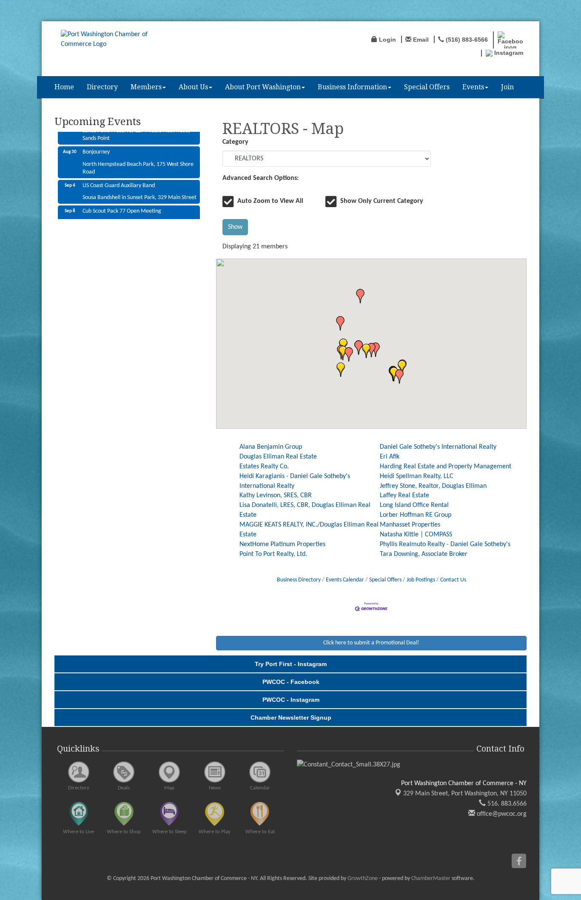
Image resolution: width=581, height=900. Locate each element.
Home (64, 87)
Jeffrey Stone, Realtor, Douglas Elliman (433, 486)
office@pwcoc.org (501, 814)
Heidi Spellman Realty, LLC (416, 476)
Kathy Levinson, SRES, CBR (275, 495)
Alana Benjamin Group (270, 447)
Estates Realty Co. (264, 466)
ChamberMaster (430, 878)
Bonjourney (96, 142)
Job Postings (421, 580)
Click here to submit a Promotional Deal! (371, 643)
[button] (340, 369)
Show (235, 227)
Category (235, 142)
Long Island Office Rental (414, 505)
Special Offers (427, 87)
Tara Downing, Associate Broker (423, 554)
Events (473, 87)
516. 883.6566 (506, 803)
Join (507, 87)
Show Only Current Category (381, 201)
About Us (193, 87)
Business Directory (299, 580)
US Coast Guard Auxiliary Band (119, 176)
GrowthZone (362, 878)
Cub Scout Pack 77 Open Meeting (122, 201)
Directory (102, 87)
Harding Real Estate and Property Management (445, 466)
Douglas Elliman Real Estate (278, 456)
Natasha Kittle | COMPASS (416, 534)
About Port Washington (263, 87)
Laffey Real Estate (404, 495)
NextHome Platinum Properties (282, 544)
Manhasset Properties (410, 524)
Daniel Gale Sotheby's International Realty (438, 447)
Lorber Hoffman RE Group (415, 515)
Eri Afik (389, 456)
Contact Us (453, 580)
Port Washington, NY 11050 (465, 793)
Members (146, 87)
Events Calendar (345, 580)
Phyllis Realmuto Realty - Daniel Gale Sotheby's (445, 544)
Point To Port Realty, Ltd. (273, 554)
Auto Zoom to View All (270, 201)
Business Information (352, 87)
